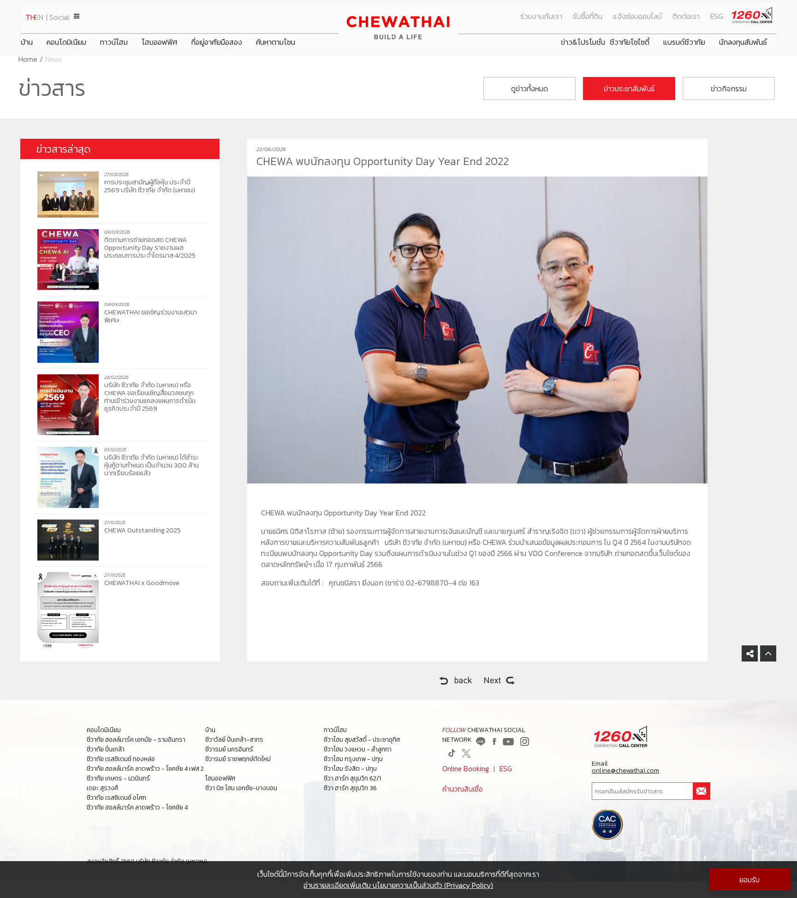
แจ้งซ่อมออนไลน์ (637, 16)
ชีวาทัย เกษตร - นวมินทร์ (118, 778)
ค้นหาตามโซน (275, 42)
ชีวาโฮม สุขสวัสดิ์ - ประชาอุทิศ (362, 739)
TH (30, 17)
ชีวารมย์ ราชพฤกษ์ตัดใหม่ (238, 759)
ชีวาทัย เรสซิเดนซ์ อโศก (116, 798)
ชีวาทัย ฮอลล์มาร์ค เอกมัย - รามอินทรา (136, 739)
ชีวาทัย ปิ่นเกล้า (106, 749)
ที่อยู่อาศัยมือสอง (216, 42)
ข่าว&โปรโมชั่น (583, 42)
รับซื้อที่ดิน (587, 16)
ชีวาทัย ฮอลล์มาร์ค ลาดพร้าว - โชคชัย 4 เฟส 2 (145, 769)
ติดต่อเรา (686, 16)
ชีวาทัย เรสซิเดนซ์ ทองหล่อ (121, 759)
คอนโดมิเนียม (66, 42)
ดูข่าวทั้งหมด (529, 88)
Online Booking (465, 768)
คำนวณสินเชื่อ (462, 789)
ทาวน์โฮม (114, 42)
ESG (716, 16)
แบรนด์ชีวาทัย (684, 42)
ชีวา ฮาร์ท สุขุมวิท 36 (350, 788)
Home (27, 59)
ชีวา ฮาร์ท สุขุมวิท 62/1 (352, 778)
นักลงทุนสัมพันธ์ (743, 42)
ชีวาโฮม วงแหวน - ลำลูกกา (358, 749)
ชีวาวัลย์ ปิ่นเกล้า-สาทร (234, 739)
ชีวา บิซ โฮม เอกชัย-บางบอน (241, 788)
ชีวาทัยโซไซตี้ (629, 42)
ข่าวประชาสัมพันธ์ (629, 88)
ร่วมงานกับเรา (541, 16)
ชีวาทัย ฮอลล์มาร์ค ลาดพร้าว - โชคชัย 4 (137, 807)
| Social (58, 17)
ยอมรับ (749, 879)
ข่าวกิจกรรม (729, 88)
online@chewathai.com (625, 770)
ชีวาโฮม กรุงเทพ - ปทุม (353, 759)
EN (39, 17)
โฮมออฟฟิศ (160, 42)
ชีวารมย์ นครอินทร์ (229, 749)
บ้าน (27, 42)
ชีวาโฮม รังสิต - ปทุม (350, 769)
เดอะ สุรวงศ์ (102, 788)
